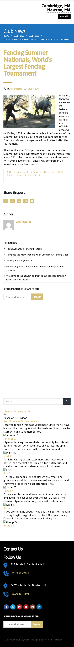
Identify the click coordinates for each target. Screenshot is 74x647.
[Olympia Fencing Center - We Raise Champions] (15, 12)
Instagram (32, 607)
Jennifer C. (9, 438)
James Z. (8, 490)
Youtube (26, 607)
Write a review (28, 421)
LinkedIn (19, 201)
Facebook (5, 201)
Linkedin (39, 607)
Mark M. (8, 456)
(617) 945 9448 (20, 573)
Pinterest (25, 201)
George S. (8, 525)
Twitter (12, 201)
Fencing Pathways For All (19, 260)
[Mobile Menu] (64, 16)
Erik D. (7, 473)
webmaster (16, 88)
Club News (33, 88)
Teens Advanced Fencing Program (24, 248)
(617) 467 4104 (20, 593)
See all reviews (11, 421)
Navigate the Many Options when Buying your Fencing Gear (37, 254)
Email (32, 201)
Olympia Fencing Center (17, 411)
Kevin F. (7, 508)
